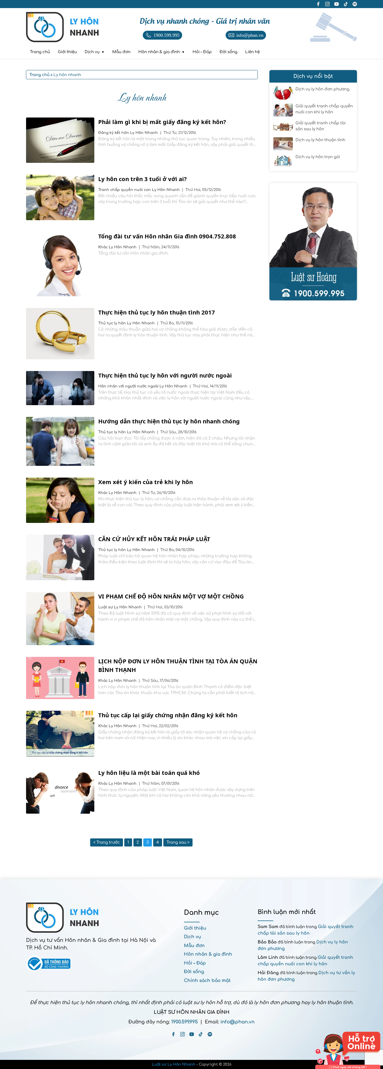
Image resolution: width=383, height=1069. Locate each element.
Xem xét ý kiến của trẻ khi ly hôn (145, 482)
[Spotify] (210, 1034)
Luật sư (106, 607)
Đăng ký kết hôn (114, 133)
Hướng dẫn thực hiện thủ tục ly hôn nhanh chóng (169, 421)
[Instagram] (182, 1034)
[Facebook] (173, 1034)
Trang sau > (177, 842)
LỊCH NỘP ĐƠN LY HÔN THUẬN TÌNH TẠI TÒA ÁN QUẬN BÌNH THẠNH (177, 665)
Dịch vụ (192, 936)
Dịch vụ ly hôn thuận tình (320, 140)
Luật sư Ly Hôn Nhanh (173, 1064)
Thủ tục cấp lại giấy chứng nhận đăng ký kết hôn (167, 715)
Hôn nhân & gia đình (208, 954)
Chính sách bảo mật (207, 980)
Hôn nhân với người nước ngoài (128, 386)
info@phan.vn (237, 1021)
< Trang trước (106, 842)
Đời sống (194, 971)
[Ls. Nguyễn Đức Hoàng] (313, 241)
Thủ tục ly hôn (112, 323)
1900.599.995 (184, 1021)
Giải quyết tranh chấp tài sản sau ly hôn (320, 126)
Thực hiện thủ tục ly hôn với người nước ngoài (165, 375)
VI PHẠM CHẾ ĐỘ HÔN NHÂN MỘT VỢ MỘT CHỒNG (171, 596)
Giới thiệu (195, 928)
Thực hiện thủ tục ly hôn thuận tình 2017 (156, 312)
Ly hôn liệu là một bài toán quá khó (149, 772)
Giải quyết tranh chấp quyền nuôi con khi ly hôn (324, 109)
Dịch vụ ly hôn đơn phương (322, 89)
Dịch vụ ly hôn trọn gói (317, 157)
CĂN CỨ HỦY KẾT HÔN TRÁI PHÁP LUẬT (154, 539)
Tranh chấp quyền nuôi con (125, 190)
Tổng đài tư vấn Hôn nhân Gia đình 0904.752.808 (167, 236)
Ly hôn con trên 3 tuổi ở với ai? (142, 179)
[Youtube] (191, 1034)
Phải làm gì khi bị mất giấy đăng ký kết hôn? (162, 122)
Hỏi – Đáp (195, 963)
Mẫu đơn (194, 945)
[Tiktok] (201, 1034)
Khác (103, 247)
